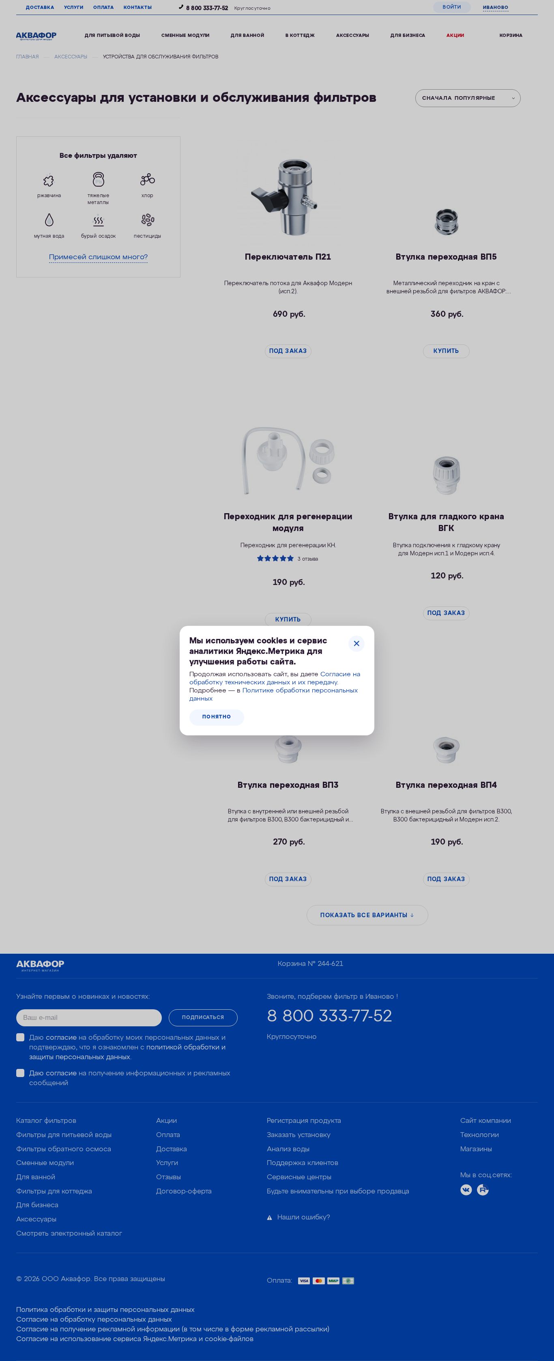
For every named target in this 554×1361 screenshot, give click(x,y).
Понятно (216, 717)
